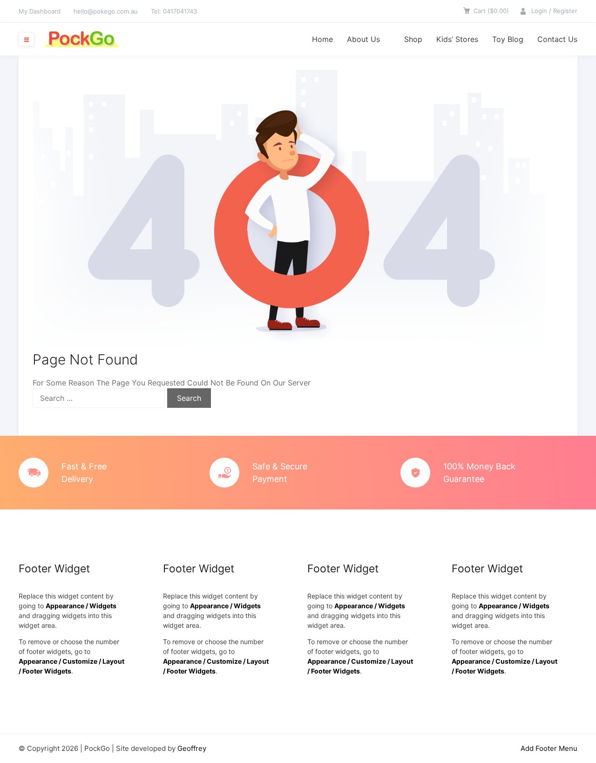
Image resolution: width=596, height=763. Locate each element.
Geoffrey (191, 748)
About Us (363, 39)
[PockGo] (81, 39)
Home (322, 39)
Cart (491, 10)
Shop (413, 39)
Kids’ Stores (457, 39)
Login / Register (554, 10)
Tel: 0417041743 (174, 11)
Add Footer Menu (549, 748)
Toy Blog (507, 39)
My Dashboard (40, 11)
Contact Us (557, 39)
